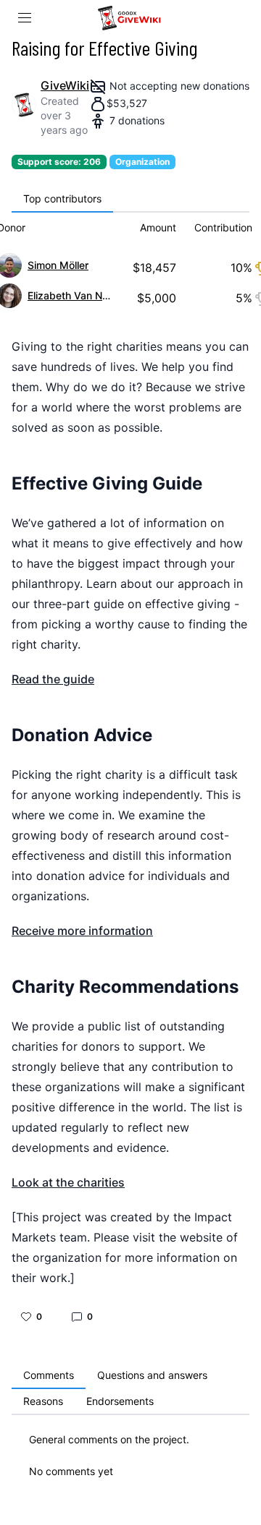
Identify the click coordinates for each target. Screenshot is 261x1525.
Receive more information (82, 930)
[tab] (62, 200)
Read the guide (53, 679)
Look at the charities (68, 1182)
